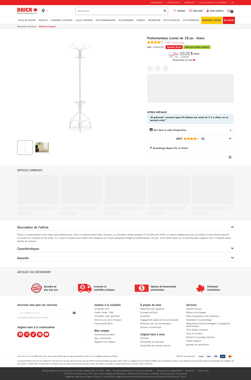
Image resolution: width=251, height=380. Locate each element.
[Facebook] (20, 334)
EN (232, 2)
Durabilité (189, 2)
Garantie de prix (194, 308)
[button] (58, 11)
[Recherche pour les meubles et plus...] (165, 11)
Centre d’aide (173, 2)
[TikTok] (33, 334)
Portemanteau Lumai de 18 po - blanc (176, 38)
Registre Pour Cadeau (104, 341)
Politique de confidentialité (169, 370)
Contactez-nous (101, 308)
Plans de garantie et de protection (202, 316)
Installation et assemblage (199, 319)
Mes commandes (102, 338)
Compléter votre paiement (107, 316)
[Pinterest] (40, 334)
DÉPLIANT (198, 10)
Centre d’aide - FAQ (103, 312)
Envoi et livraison (194, 333)
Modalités (189, 370)
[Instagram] (27, 334)
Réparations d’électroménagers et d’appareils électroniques (208, 324)
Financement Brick (103, 323)
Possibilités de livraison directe (155, 345)
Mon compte (101, 330)
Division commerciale (150, 327)
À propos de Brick (149, 312)
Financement (156, 2)
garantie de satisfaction (197, 344)
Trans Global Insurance (197, 329)
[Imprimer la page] (230, 157)
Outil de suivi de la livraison (213, 2)
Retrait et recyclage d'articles (200, 337)
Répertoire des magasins (152, 308)
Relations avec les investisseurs (155, 323)
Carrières (144, 338)
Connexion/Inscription (104, 334)
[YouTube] (46, 334)
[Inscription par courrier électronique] (74, 313)
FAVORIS (181, 10)
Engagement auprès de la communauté (159, 319)
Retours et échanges (196, 312)
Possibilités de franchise (152, 341)
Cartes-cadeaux (193, 340)
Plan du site (203, 370)
